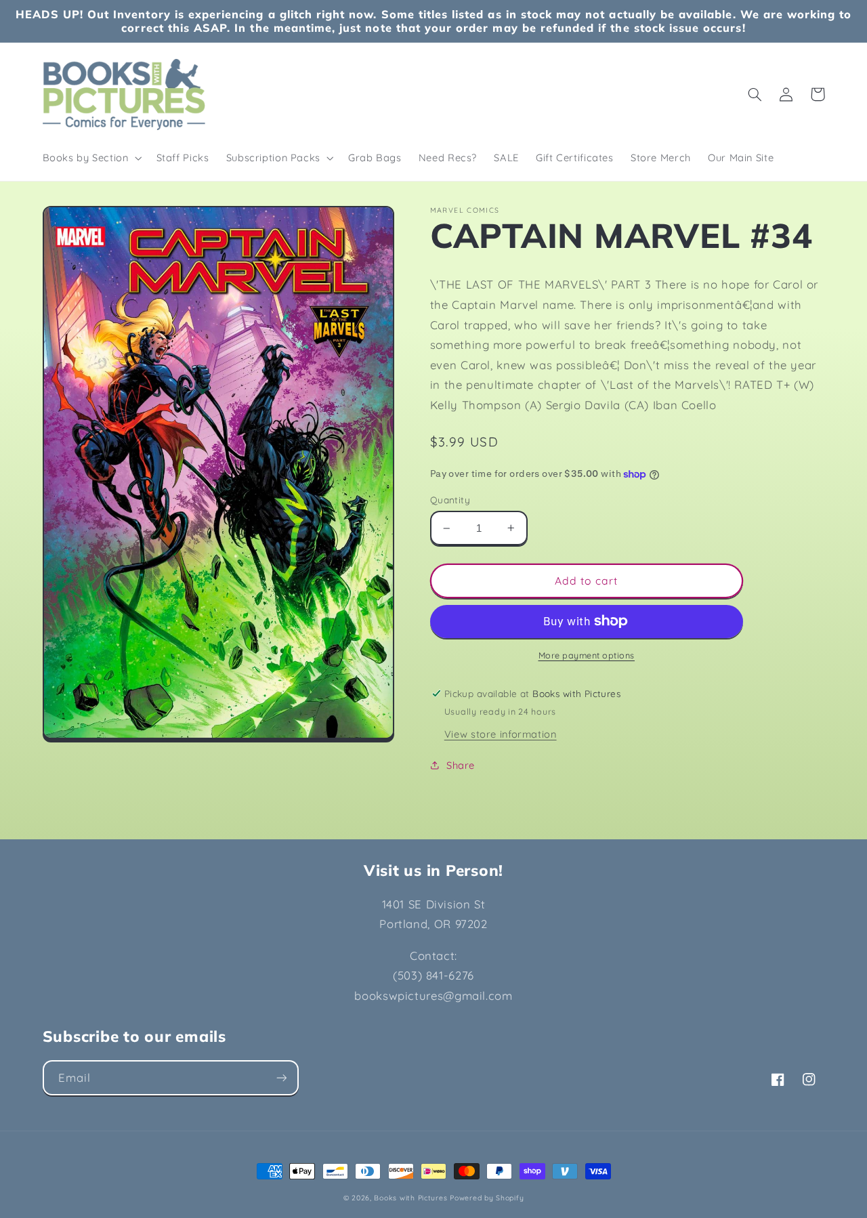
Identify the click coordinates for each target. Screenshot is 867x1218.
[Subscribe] (281, 1077)
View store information (500, 734)
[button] (91, 158)
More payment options (586, 655)
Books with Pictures (410, 1197)
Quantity (450, 499)
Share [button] (460, 765)
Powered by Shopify (487, 1197)
